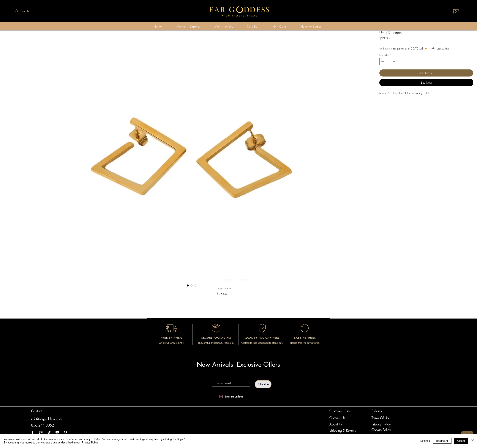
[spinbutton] (388, 61)
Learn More (443, 48)
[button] (456, 11)
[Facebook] (32, 432)
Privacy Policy (90, 442)
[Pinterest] (65, 432)
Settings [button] (425, 441)
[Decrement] (382, 61)
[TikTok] (49, 432)
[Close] (472, 440)
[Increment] (394, 61)
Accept (461, 441)
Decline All (442, 441)
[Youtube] (57, 432)
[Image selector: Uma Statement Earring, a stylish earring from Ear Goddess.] (188, 285)
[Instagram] (41, 432)
